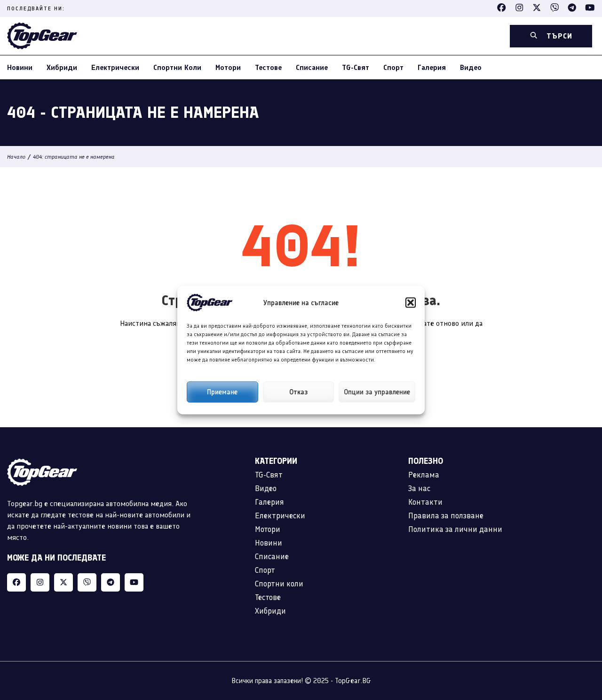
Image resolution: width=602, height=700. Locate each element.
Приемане (222, 392)
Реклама (423, 474)
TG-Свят (355, 67)
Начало (16, 157)
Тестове (268, 67)
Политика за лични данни (455, 529)
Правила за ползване (445, 515)
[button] (410, 302)
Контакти (425, 502)
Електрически (115, 67)
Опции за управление (377, 392)
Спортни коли (177, 67)
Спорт (393, 67)
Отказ (298, 392)
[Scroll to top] (575, 634)
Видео (471, 67)
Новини (19, 67)
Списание (312, 67)
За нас (419, 488)
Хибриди (62, 67)
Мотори (228, 67)
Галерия (432, 67)
